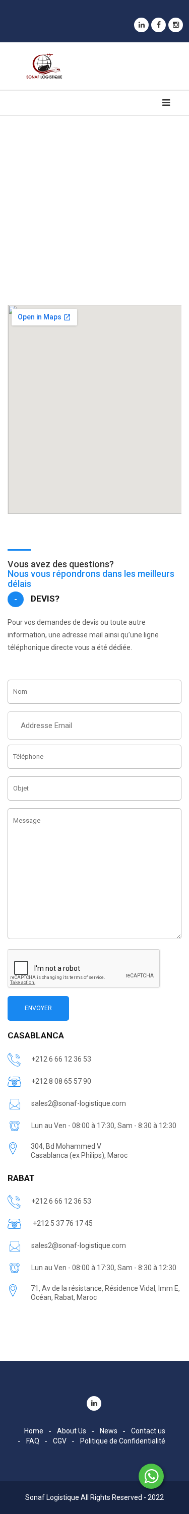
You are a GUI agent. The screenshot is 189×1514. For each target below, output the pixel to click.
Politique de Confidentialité (122, 1441)
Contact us (148, 1431)
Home (33, 1431)
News (108, 1431)
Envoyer (38, 1008)
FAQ (32, 1441)
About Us (71, 1431)
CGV (60, 1441)
